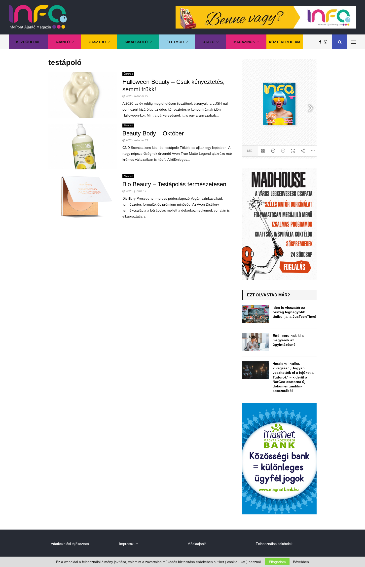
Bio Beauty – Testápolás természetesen (174, 184)
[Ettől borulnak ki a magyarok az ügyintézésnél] (255, 342)
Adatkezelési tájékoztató (70, 544)
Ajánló (62, 42)
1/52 (250, 151)
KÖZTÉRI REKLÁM (284, 42)
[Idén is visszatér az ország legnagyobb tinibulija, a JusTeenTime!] (255, 314)
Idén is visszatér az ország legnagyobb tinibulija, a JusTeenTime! (294, 312)
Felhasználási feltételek (274, 544)
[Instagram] (327, 42)
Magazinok (244, 42)
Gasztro (97, 42)
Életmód (175, 42)
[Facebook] (321, 42)
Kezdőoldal (28, 42)
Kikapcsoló (136, 42)
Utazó (209, 42)
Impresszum (129, 544)
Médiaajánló (197, 544)
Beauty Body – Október (153, 133)
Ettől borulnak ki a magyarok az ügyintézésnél (288, 340)
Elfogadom (277, 562)
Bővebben (301, 562)
